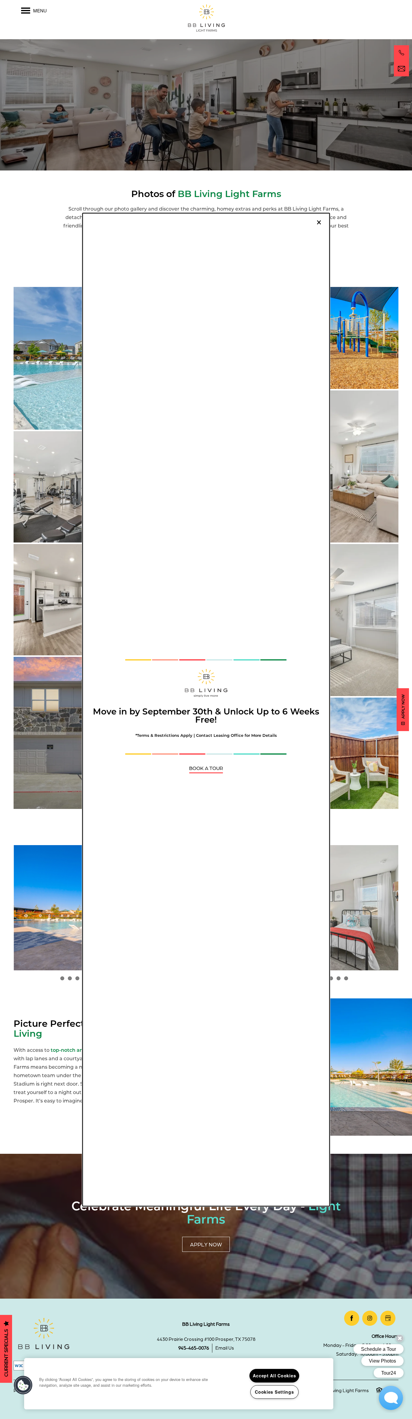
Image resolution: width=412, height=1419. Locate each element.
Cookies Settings (274, 1392)
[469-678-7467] (401, 52)
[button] (206, 768)
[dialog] (206, 709)
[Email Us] (401, 68)
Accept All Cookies (274, 1376)
